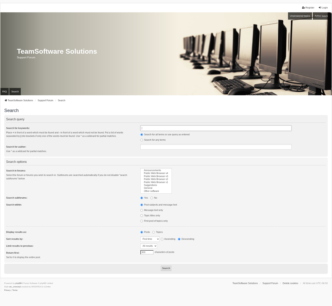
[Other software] (156, 191)
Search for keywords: (18, 128)
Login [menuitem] (325, 7)
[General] (156, 188)
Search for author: (16, 146)
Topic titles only (152, 215)
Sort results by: (14, 239)
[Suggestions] (156, 185)
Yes (146, 197)
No (155, 197)
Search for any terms (155, 140)
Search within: (14, 204)
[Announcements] (156, 170)
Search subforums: (16, 197)
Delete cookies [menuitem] (290, 283)
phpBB (18, 283)
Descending (187, 239)
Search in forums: (16, 170)
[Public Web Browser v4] (156, 173)
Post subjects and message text (160, 204)
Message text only (153, 210)
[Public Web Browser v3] (156, 176)
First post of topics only (156, 221)
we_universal (15, 287)
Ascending (169, 239)
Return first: (12, 253)
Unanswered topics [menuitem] (300, 16)
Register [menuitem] (309, 7)
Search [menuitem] (15, 91)
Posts (147, 232)
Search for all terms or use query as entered (167, 134)
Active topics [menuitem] (321, 16)
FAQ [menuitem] (4, 91)
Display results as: (16, 232)
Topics (159, 232)
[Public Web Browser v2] (156, 179)
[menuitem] (7, 290)
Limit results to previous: (19, 246)
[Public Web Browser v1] (156, 182)
